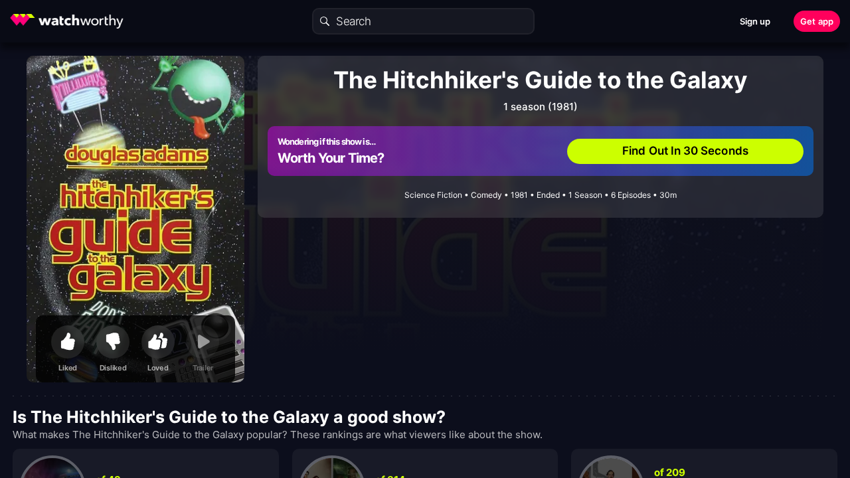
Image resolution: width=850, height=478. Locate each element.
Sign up (755, 21)
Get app (816, 21)
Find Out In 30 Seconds (685, 150)
